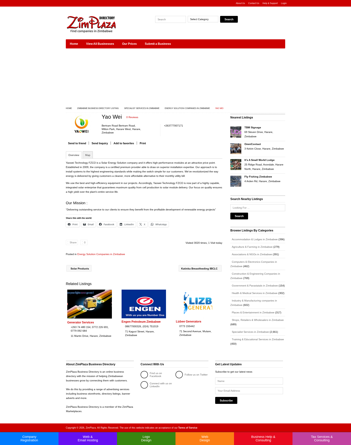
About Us (240, 3)
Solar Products (79, 268)
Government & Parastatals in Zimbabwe (254, 285)
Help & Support (270, 3)
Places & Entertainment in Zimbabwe (252, 312)
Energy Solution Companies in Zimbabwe (187, 108)
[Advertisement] (175, 78)
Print (143, 143)
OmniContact (252, 144)
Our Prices (129, 43)
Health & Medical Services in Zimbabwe (254, 293)
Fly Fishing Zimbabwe (258, 176)
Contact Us (253, 3)
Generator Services (80, 322)
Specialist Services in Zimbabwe (141, 108)
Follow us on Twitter (196, 374)
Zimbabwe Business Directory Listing (98, 108)
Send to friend (77, 143)
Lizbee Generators (188, 321)
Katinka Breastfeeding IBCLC (199, 268)
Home (74, 43)
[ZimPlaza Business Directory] (100, 24)
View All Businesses (100, 43)
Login (284, 3)
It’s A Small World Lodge (259, 160)
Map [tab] (87, 155)
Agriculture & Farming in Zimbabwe (252, 246)
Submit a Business (158, 43)
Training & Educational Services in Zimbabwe (257, 339)
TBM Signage (252, 127)
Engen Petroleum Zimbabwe (141, 321)
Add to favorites (124, 143)
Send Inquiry (100, 143)
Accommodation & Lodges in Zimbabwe (254, 239)
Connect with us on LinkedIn (161, 385)
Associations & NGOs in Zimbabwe (251, 254)
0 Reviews (132, 117)
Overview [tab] (73, 155)
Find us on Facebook (156, 375)
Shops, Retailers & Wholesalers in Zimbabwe (257, 319)
